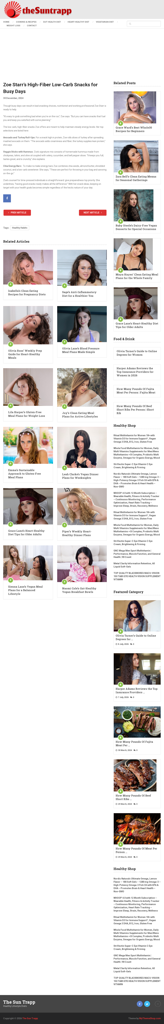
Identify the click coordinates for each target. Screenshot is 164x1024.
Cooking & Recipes (26, 22)
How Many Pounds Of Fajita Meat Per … (134, 743)
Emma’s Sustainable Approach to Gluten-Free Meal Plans (24, 473)
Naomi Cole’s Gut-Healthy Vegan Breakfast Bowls (79, 590)
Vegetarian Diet (105, 22)
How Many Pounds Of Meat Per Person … (136, 850)
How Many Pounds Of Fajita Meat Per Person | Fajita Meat (136, 390)
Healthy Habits (19, 228)
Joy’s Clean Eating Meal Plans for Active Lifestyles (80, 414)
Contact (32, 25)
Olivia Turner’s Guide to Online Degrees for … (136, 637)
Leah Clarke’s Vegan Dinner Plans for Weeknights (80, 476)
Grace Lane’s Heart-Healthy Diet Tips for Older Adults (26, 532)
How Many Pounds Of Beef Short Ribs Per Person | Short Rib (135, 409)
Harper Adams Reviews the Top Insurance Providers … (137, 690)
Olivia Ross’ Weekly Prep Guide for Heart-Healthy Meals (25, 354)
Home (6, 22)
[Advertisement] (82, 57)
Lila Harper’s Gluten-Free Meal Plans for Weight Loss (26, 413)
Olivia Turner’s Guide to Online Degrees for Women (137, 352)
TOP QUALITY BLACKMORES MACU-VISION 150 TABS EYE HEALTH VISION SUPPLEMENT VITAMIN (137, 576)
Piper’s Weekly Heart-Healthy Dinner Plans (76, 533)
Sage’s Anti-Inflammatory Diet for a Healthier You (79, 293)
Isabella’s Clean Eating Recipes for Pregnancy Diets (27, 292)
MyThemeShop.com (150, 1018)
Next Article (92, 212)
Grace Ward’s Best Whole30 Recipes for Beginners (134, 129)
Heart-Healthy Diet (78, 22)
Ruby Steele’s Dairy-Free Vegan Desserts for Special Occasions (136, 227)
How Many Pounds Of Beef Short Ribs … (133, 797)
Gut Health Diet (52, 22)
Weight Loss (13, 25)
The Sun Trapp (19, 1002)
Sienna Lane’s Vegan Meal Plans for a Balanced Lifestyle (25, 590)
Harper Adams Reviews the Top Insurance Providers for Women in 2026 (135, 372)
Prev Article (18, 212)
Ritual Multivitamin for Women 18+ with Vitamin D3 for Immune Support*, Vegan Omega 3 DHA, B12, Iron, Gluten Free (135, 438)
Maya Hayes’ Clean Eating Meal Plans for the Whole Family (137, 276)
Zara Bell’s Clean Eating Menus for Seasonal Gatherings (136, 178)
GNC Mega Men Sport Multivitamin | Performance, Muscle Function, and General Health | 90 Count (137, 553)
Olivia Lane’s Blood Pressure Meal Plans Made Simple (80, 350)
